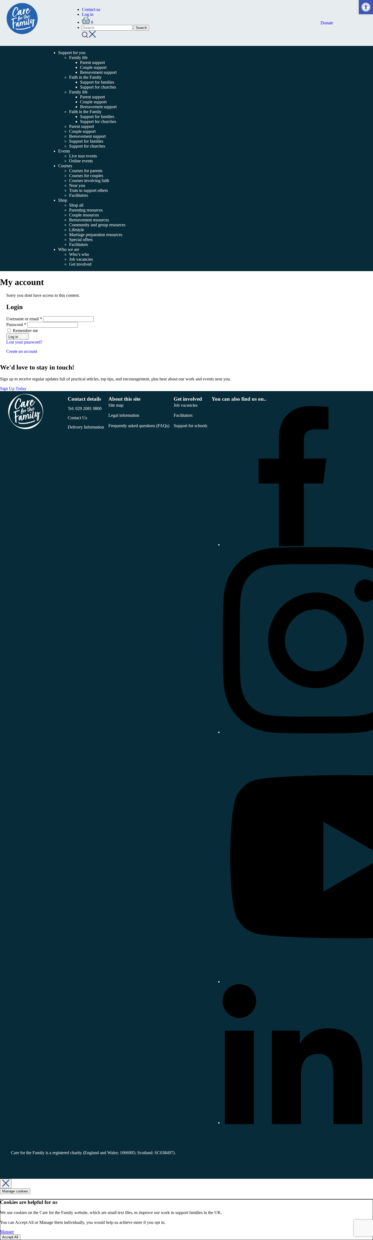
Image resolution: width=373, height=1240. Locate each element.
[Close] (5, 1183)
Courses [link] (65, 165)
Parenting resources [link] (86, 210)
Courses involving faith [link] (89, 180)
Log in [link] (87, 14)
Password (16, 324)
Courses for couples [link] (86, 175)
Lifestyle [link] (76, 229)
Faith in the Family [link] (85, 77)
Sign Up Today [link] (14, 388)
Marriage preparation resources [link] (95, 234)
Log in (13, 337)
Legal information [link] (123, 415)
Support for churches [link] (98, 87)
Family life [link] (78, 57)
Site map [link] (115, 405)
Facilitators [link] (78, 195)
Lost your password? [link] (24, 342)
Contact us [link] (91, 9)
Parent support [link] (92, 62)
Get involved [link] (80, 264)
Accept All (10, 1237)
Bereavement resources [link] (89, 220)
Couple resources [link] (84, 215)
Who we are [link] (68, 249)
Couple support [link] (93, 67)
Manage (7, 1231)
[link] (366, 7)
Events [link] (64, 151)
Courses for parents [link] (85, 170)
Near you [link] (77, 185)
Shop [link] (62, 200)
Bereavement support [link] (98, 72)
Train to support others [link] (88, 190)
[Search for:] (108, 27)
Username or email (24, 318)
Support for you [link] (71, 52)
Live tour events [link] (83, 156)
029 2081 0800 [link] (88, 408)
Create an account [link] (21, 351)
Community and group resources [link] (97, 224)
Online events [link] (81, 161)
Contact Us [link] (77, 417)
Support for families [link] (97, 82)
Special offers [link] (81, 239)
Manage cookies (15, 1191)
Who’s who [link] (79, 254)
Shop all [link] (76, 205)
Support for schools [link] (190, 425)
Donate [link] (327, 22)
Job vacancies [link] (81, 259)
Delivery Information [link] (86, 427)
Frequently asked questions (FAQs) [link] (138, 425)
